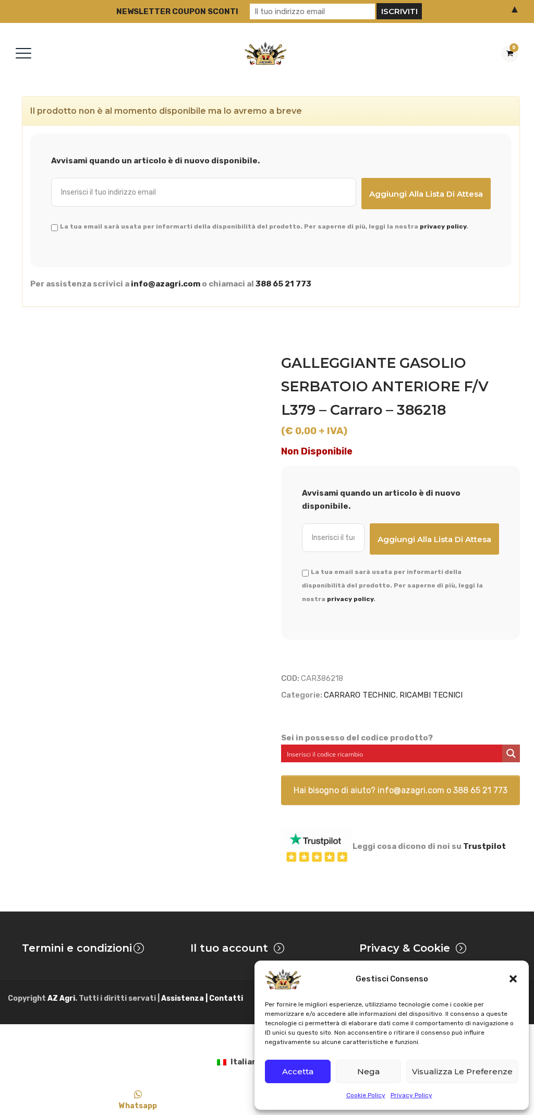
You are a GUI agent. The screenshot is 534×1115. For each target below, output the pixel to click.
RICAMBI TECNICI (431, 695)
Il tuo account (229, 948)
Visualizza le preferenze (462, 1071)
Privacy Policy (411, 1095)
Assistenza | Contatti (202, 998)
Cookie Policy (365, 1095)
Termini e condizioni (77, 948)
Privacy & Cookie (404, 948)
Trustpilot (484, 846)
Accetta (297, 1071)
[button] (513, 979)
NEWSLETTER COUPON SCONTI (177, 11)
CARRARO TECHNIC (360, 695)
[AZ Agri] (265, 53)
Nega (368, 1071)
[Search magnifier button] (511, 753)
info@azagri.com (165, 284)
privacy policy (443, 226)
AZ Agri (61, 998)
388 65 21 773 (283, 284)
